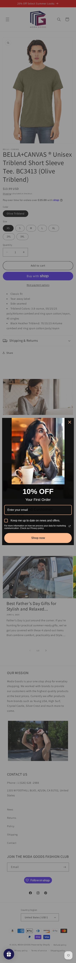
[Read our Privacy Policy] (70, 526)
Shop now (38, 537)
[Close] (69, 422)
